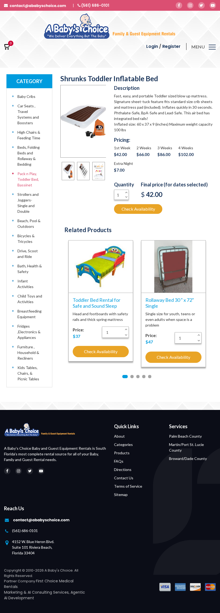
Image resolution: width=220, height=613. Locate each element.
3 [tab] (138, 376)
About (119, 436)
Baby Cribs (26, 96)
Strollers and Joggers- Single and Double (28, 203)
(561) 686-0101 (25, 530)
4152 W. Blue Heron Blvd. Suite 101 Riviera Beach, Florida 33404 (33, 547)
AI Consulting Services (48, 592)
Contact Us (123, 478)
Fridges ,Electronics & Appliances (29, 332)
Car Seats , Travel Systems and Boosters (28, 114)
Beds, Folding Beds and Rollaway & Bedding (28, 155)
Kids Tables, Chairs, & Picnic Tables (28, 373)
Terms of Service (128, 486)
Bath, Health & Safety (29, 269)
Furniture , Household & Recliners (28, 352)
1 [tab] (125, 376)
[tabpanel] (100, 301)
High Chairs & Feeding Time (28, 135)
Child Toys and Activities (29, 299)
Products (122, 453)
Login (152, 46)
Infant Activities (25, 284)
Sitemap (121, 494)
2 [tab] (132, 376)
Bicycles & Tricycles (26, 238)
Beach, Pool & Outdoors (29, 223)
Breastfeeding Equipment (29, 314)
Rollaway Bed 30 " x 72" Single (169, 303)
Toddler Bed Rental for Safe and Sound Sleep (96, 303)
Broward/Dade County (188, 458)
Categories (123, 444)
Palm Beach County (185, 436)
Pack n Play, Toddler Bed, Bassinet (28, 179)
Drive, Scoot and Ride (27, 254)
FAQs (118, 461)
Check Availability (138, 208)
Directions (122, 469)
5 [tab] (149, 376)
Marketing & (16, 592)
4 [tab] (143, 376)
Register (171, 46)
